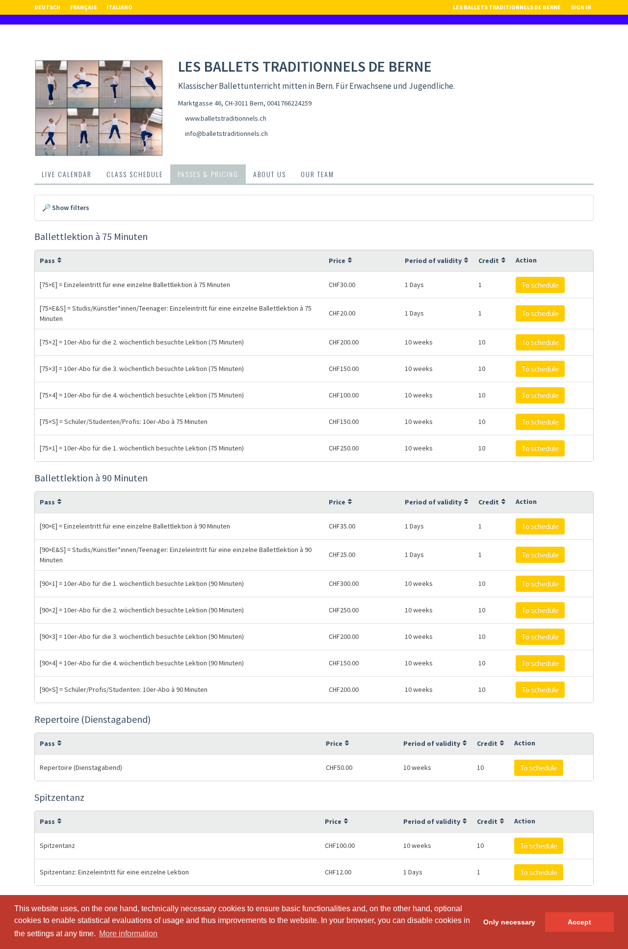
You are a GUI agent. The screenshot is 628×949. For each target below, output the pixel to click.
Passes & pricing (208, 174)
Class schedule (134, 174)
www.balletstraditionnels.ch (225, 118)
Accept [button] (579, 922)
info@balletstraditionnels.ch (226, 133)
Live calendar (67, 174)
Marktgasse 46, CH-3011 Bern (220, 103)
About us (269, 174)
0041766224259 (289, 103)
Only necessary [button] (509, 922)
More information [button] (128, 933)
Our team (317, 174)
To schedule (540, 285)
